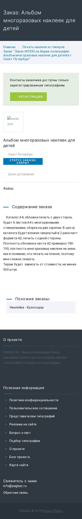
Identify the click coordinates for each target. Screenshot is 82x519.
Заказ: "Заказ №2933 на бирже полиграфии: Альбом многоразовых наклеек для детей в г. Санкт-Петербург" (37, 55)
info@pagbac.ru (15, 486)
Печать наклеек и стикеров (44, 47)
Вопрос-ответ (20, 433)
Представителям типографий (32, 416)
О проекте (17, 449)
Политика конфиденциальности (33, 400)
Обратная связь (15, 492)
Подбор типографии (24, 441)
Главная (9, 47)
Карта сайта (18, 465)
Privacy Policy (52, 511)
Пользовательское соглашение (33, 408)
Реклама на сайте (23, 424)
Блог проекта (19, 457)
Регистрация (31, 96)
